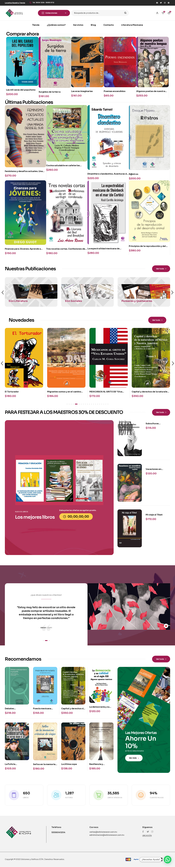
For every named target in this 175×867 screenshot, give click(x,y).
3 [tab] (48, 640)
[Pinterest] (168, 2)
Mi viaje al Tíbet (154, 514)
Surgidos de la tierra (49, 92)
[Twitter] (160, 2)
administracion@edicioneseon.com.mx (106, 835)
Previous (3, 292)
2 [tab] (45, 640)
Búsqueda (125, 13)
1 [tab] (43, 640)
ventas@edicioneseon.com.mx (103, 832)
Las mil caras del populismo (20, 89)
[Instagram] (164, 2)
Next (172, 292)
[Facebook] (157, 2)
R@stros (133, 174)
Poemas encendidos (114, 91)
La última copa (69, 764)
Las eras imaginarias (82, 91)
